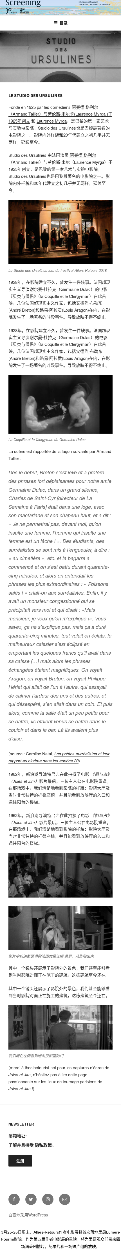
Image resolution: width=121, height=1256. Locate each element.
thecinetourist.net (40, 1067)
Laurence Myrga (52, 121)
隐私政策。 (45, 1145)
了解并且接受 (32, 1145)
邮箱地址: (17, 1136)
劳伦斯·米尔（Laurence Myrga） (78, 162)
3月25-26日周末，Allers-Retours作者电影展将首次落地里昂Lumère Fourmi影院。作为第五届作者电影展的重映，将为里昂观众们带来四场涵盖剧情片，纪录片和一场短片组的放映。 (60, 1239)
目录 (64, 23)
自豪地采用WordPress (28, 1215)
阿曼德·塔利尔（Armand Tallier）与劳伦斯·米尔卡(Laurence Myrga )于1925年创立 (60, 114)
